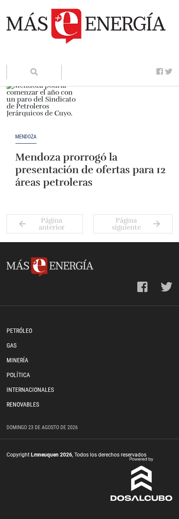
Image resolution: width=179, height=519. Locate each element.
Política (18, 375)
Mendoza (25, 137)
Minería (17, 360)
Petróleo (19, 331)
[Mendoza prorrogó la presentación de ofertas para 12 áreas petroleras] (41, 108)
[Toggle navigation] (19, 56)
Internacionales (30, 390)
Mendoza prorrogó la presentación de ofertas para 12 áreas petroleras (90, 170)
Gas (12, 345)
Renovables (23, 404)
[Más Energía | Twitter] (168, 72)
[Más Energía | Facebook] (159, 72)
